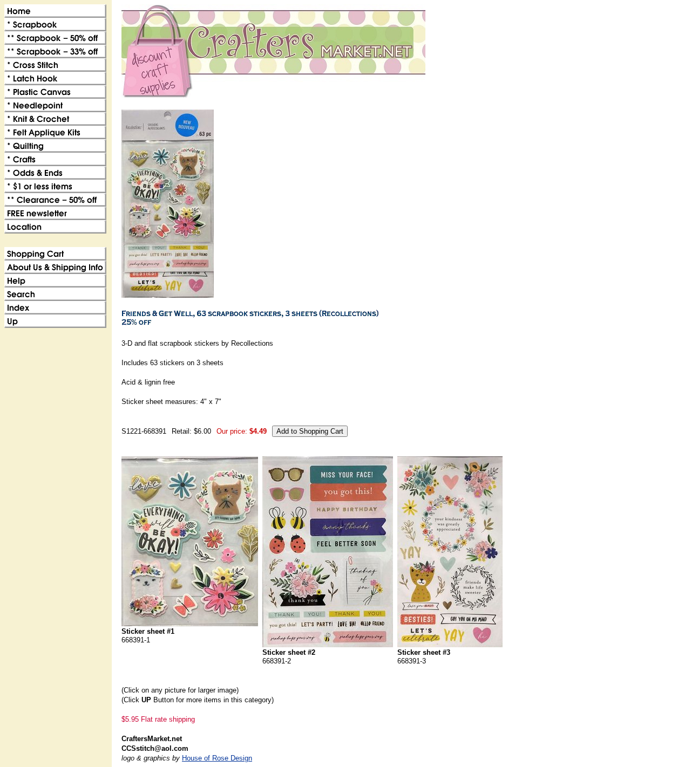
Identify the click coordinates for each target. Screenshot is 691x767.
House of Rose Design (217, 758)
